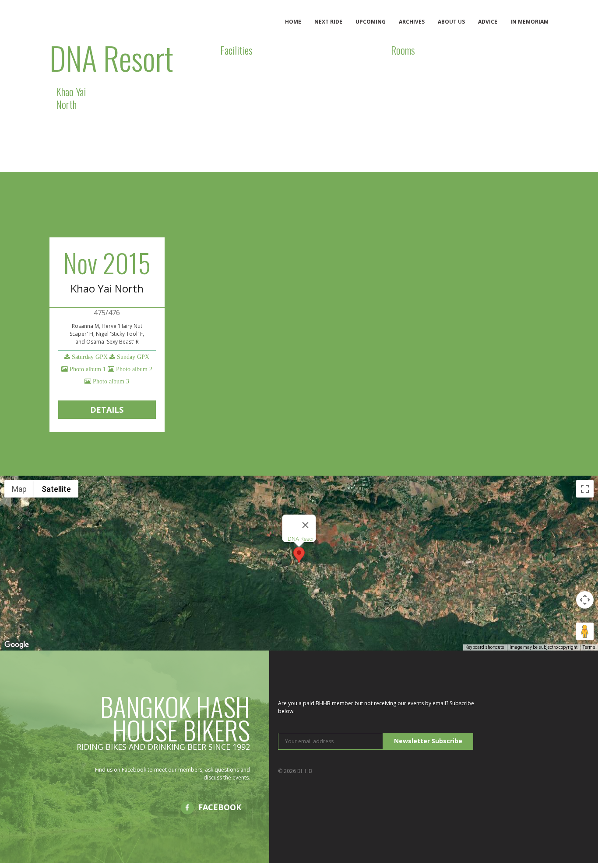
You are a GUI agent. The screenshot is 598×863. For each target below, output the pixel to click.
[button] (299, 555)
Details (106, 409)
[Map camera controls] (585, 600)
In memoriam (529, 21)
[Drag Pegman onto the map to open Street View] (585, 631)
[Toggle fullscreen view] (585, 489)
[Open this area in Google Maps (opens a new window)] (16, 645)
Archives (412, 21)
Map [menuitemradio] (19, 489)
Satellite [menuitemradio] (56, 489)
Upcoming (370, 21)
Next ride (328, 21)
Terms (589, 647)
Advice (487, 21)
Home (293, 21)
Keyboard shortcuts (484, 647)
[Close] (305, 525)
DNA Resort (302, 539)
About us (451, 21)
